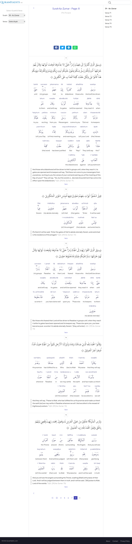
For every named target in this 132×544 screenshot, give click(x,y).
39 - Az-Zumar (110, 8)
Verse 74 (108, 23)
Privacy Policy (125, 541)
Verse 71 (108, 13)
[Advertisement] (14, 56)
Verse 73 (108, 20)
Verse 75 (108, 27)
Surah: (5, 15)
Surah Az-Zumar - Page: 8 (66, 8)
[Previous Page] (33, 8)
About (108, 541)
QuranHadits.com (12, 541)
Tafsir (66, 184)
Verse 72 (108, 16)
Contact (115, 541)
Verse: (5, 21)
